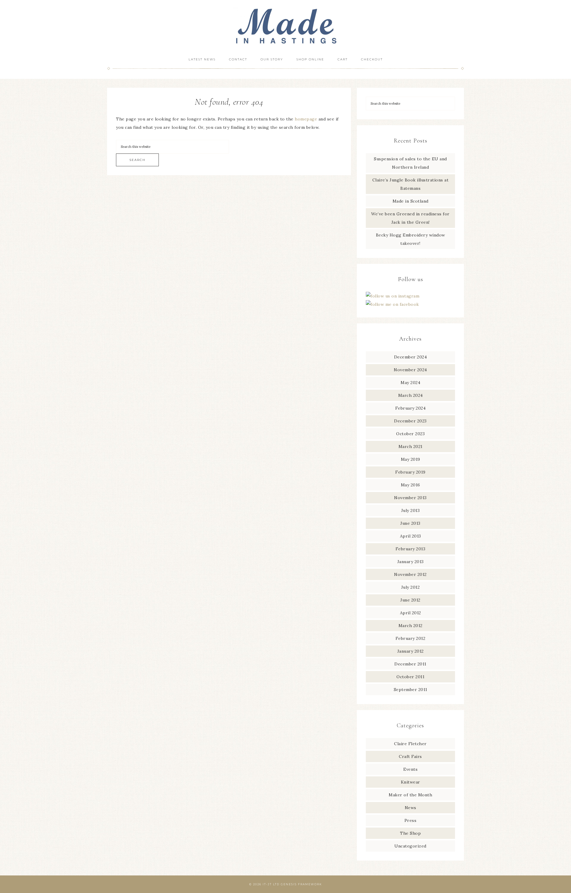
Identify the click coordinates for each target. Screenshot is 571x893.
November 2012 (410, 574)
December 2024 (410, 357)
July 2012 (410, 587)
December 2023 (410, 421)
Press (410, 820)
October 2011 (410, 676)
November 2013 (410, 497)
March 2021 (411, 446)
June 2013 (410, 523)
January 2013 (410, 561)
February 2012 (411, 638)
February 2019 (410, 472)
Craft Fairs (410, 756)
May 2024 (410, 382)
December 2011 (410, 664)
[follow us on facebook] (392, 304)
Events (410, 769)
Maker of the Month (410, 795)
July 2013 (410, 510)
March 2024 (410, 395)
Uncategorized (410, 846)
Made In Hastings (285, 26)
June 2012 (410, 600)
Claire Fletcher (410, 743)
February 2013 (411, 549)
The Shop (410, 833)
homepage (306, 119)
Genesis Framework (301, 884)
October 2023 (410, 433)
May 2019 (410, 459)
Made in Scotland (411, 201)
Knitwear (410, 782)
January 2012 (410, 651)
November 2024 (410, 369)
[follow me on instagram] (392, 296)
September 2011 (410, 689)
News (410, 807)
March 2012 (411, 625)
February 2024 (410, 408)
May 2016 (410, 485)
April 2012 (410, 612)
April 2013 (410, 536)
